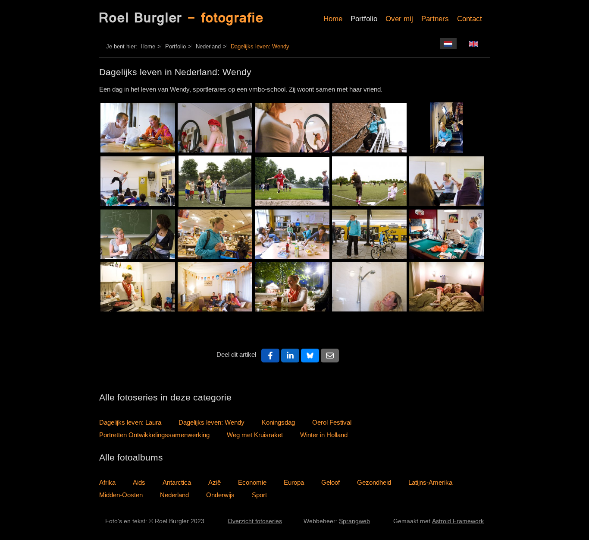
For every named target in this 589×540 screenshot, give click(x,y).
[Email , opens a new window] (330, 355)
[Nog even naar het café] (292, 286)
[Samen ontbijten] (137, 127)
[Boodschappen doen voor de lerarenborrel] (215, 234)
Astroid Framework (458, 521)
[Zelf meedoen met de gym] (215, 181)
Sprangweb (354, 521)
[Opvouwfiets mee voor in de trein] (369, 127)
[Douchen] (369, 286)
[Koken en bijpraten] (137, 286)
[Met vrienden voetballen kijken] (215, 286)
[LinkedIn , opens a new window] (290, 355)
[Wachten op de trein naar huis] (369, 234)
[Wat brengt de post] (446, 234)
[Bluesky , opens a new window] (310, 355)
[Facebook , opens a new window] (270, 355)
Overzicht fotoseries (255, 521)
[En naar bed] (446, 286)
